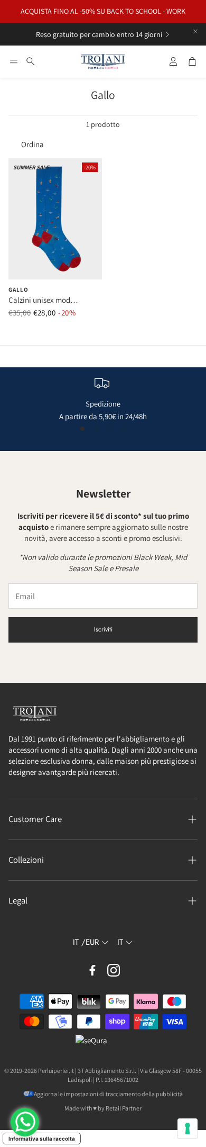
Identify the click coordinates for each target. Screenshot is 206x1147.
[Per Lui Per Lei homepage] (103, 62)
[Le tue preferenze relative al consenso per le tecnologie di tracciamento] (187, 1128)
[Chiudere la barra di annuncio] (195, 31)
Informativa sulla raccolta (41, 1138)
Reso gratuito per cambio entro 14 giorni (99, 34)
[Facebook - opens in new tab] (92, 970)
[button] (13, 61)
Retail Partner (124, 1108)
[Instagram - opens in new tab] (113, 970)
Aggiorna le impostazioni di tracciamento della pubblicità (108, 1094)
